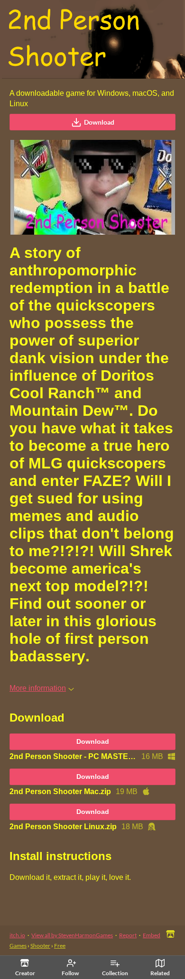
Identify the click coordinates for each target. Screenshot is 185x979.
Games (18, 945)
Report (128, 935)
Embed (151, 935)
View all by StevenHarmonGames (72, 935)
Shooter (40, 945)
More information (37, 688)
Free (59, 945)
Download (99, 122)
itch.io (17, 935)
